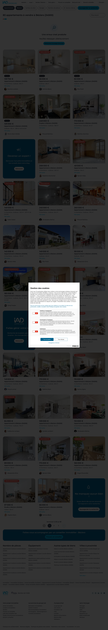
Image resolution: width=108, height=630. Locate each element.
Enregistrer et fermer (54, 342)
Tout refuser (61, 339)
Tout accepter (47, 339)
